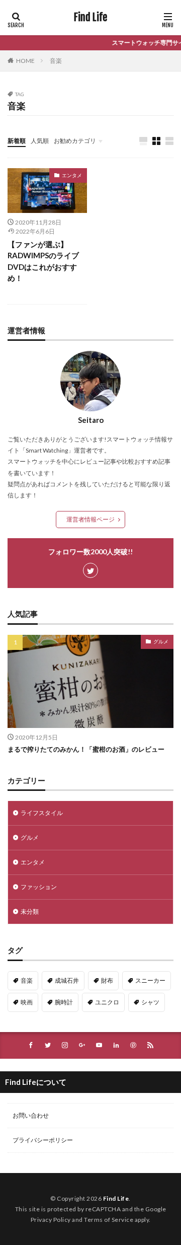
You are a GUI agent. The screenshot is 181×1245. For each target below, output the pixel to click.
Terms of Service (108, 1219)
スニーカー (150, 980)
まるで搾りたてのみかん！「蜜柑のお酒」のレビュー (86, 749)
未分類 (30, 911)
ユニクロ (107, 1002)
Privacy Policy (51, 1219)
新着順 (17, 140)
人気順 (40, 140)
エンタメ (72, 175)
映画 (27, 1002)
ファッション (39, 887)
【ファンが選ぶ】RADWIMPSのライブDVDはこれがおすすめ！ (43, 261)
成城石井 (67, 980)
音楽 (56, 60)
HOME (25, 60)
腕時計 (64, 1002)
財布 (107, 980)
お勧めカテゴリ (75, 140)
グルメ (160, 641)
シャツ (150, 1002)
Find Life (90, 18)
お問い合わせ (31, 1115)
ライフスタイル (42, 813)
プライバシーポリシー (43, 1140)
